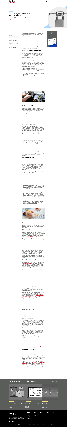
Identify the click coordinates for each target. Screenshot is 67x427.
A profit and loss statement (26, 60)
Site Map (14, 424)
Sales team (41, 415)
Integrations (35, 417)
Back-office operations (28, 417)
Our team (41, 413)
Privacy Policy (10, 424)
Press (41, 420)
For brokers (35, 413)
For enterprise (36, 416)
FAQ (53, 413)
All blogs (48, 413)
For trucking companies (35, 415)
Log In (57, 1)
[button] (44, 2)
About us (54, 415)
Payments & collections (28, 415)
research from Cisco (34, 301)
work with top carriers (40, 346)
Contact (41, 419)
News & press (48, 417)
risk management (33, 38)
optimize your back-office (33, 236)
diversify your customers (38, 176)
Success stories (49, 418)
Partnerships (42, 414)
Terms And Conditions (18, 424)
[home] (12, 1)
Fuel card (28, 418)
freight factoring (28, 263)
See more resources (54, 381)
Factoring (28, 413)
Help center (54, 414)
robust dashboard (40, 117)
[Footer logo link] (12, 413)
